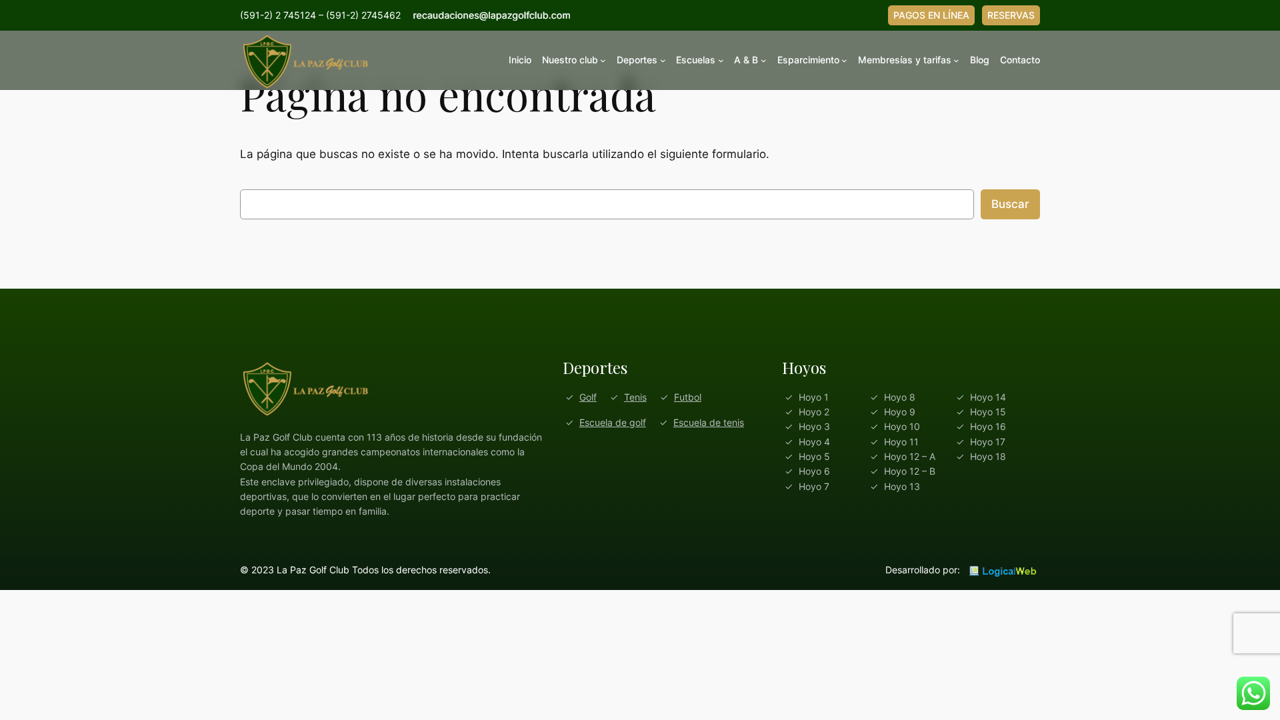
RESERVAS (1011, 15)
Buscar (1010, 204)
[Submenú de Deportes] (663, 60)
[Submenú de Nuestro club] (603, 60)
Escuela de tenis (708, 422)
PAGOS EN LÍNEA (931, 15)
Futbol (687, 397)
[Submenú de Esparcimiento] (844, 60)
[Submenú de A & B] (764, 60)
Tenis (635, 397)
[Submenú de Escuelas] (721, 60)
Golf (588, 397)
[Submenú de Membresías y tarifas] (956, 60)
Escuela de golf (612, 422)
